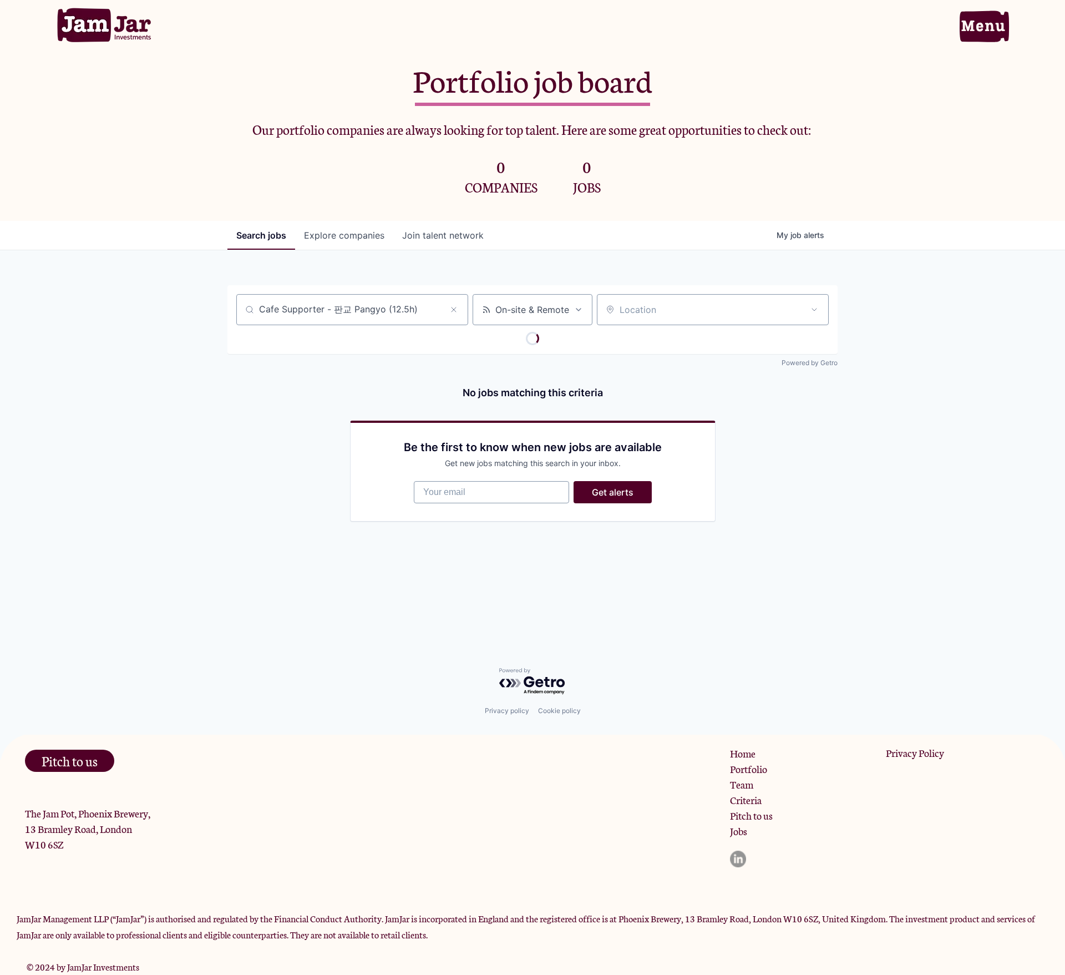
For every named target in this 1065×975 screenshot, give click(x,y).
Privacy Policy (915, 752)
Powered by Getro (810, 362)
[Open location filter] (814, 309)
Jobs (738, 831)
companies (344, 235)
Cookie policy (559, 710)
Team (741, 784)
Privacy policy (507, 710)
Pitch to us (751, 815)
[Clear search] (454, 309)
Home (742, 753)
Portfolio (748, 768)
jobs (261, 235)
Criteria (746, 799)
